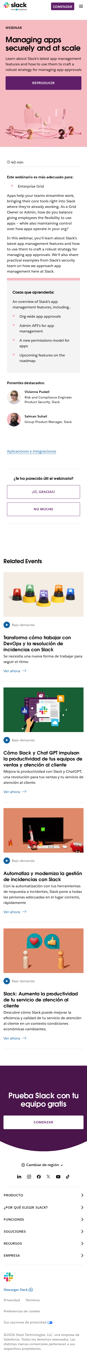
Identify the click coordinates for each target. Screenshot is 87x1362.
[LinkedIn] (19, 1177)
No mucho (43, 509)
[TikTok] (68, 1177)
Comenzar (62, 7)
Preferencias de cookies (22, 1311)
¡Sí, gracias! (43, 492)
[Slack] (15, 6)
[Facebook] (39, 1177)
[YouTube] (58, 1177)
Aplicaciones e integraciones (31, 451)
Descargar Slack (16, 1290)
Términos (33, 1300)
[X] (48, 1177)
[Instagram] (29, 1177)
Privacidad (12, 1300)
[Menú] (81, 6)
